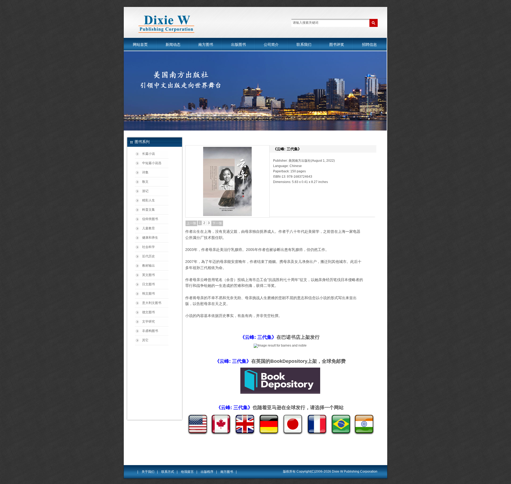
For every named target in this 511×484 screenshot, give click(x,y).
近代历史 (148, 256)
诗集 (145, 172)
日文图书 (148, 284)
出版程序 (207, 472)
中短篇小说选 (151, 163)
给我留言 (187, 472)
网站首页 (140, 44)
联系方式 (167, 472)
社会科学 (148, 247)
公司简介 (271, 44)
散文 (145, 182)
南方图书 (205, 44)
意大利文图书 (151, 303)
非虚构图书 (150, 331)
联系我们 (303, 44)
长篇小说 (148, 154)
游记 (145, 191)
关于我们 (148, 472)
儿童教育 (148, 228)
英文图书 (148, 275)
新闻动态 (173, 44)
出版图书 (238, 44)
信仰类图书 (150, 219)
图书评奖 (336, 44)
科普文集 (148, 210)
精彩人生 (148, 200)
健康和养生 (150, 237)
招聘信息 (369, 44)
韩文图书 (148, 293)
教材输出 (148, 265)
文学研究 (148, 321)
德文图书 (148, 312)
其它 (145, 340)
